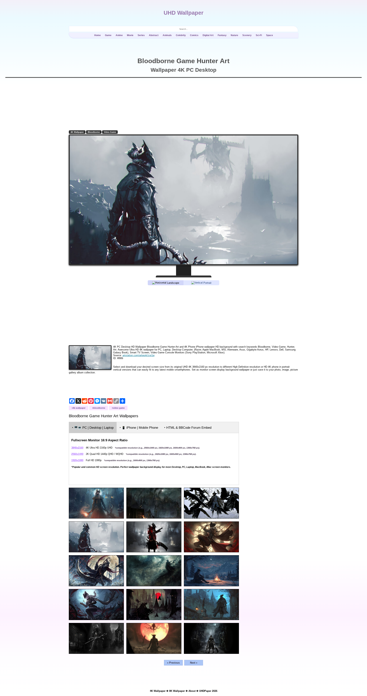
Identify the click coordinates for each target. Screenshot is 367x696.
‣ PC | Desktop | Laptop (93, 427)
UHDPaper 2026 (208, 691)
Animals (167, 35)
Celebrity (181, 35)
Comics (194, 35)
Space (269, 35)
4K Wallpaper (77, 132)
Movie (130, 35)
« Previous (173, 662)
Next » (193, 662)
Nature (234, 35)
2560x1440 (77, 454)
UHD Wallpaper (183, 13)
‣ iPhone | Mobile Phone (139, 427)
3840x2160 (77, 447)
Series (141, 35)
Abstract (153, 35)
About (192, 691)
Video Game (110, 132)
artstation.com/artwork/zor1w (138, 355)
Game (108, 35)
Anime (119, 35)
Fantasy (222, 35)
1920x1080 (77, 460)
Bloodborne (94, 132)
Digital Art (208, 35)
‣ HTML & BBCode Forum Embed (187, 427)
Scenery (247, 35)
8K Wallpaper (177, 691)
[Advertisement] (183, 315)
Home (97, 35)
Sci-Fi (259, 35)
